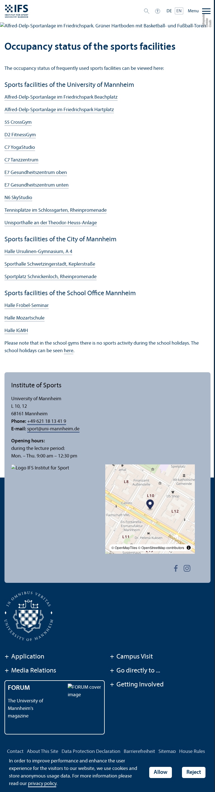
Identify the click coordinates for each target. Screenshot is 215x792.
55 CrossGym (18, 122)
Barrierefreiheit (139, 751)
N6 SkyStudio (18, 198)
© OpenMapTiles (124, 547)
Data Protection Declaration (91, 751)
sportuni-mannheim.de (53, 429)
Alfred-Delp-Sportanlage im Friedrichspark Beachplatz (61, 97)
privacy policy (42, 783)
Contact (15, 751)
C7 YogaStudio (19, 147)
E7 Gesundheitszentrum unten (36, 185)
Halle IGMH (16, 330)
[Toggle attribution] (188, 547)
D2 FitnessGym (20, 135)
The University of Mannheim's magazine (25, 708)
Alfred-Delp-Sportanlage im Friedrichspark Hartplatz (59, 110)
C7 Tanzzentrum (21, 160)
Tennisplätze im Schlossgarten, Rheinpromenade (55, 210)
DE (169, 11)
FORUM (19, 688)
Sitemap (167, 751)
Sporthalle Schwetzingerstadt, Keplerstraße (49, 264)
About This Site (42, 751)
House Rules (192, 751)
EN (179, 11)
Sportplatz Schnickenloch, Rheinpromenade (50, 277)
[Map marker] (150, 505)
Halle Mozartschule (24, 318)
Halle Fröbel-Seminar (26, 305)
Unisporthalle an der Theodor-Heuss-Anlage (50, 223)
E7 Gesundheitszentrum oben (35, 172)
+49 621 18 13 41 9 (46, 421)
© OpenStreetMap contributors (161, 547)
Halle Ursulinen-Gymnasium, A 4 (38, 251)
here (68, 351)
